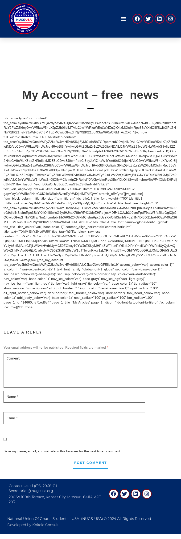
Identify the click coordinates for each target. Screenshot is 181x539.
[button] (123, 18)
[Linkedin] (160, 19)
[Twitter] (148, 19)
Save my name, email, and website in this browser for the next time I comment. (62, 451)
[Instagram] (171, 19)
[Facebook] (137, 19)
